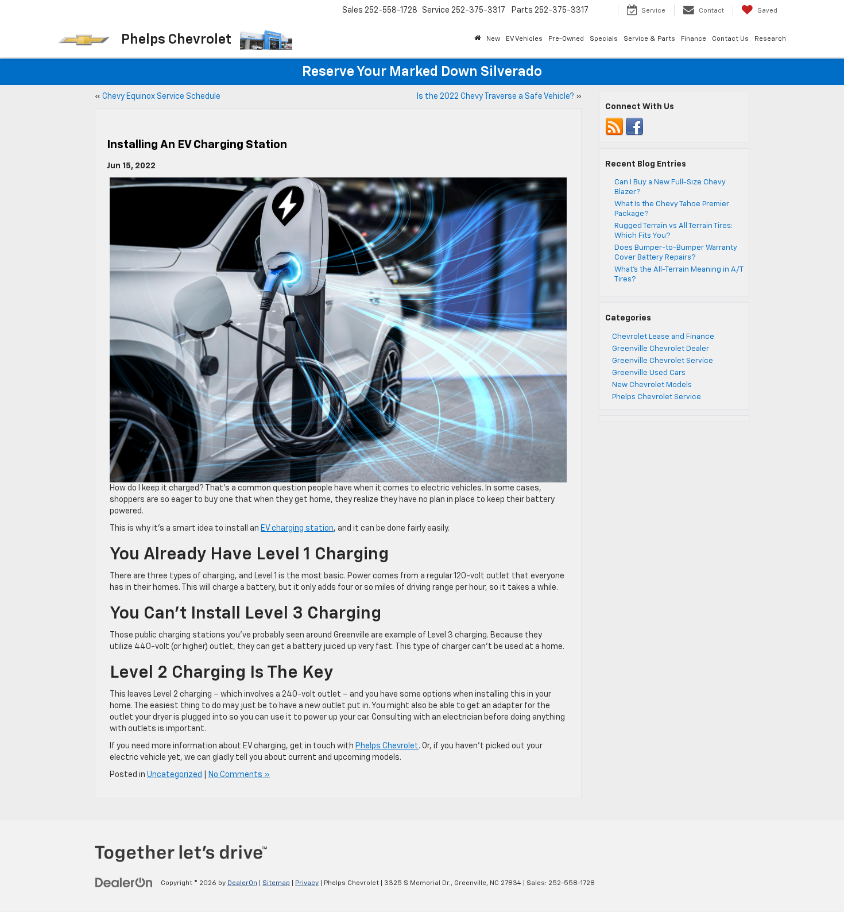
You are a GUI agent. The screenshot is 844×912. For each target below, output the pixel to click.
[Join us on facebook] (634, 126)
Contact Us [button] (730, 39)
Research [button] (770, 39)
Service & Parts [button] (649, 39)
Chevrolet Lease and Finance (663, 337)
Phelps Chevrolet (387, 746)
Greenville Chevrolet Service (662, 361)
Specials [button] (604, 39)
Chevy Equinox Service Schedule (161, 96)
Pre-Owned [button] (566, 39)
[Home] (477, 39)
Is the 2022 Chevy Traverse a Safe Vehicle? (495, 96)
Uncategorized (174, 775)
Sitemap (276, 883)
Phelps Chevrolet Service (656, 397)
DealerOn (242, 883)
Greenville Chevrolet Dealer (660, 349)
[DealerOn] (124, 883)
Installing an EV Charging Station (197, 144)
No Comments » (239, 775)
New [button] (493, 39)
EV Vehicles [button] (524, 39)
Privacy (307, 883)
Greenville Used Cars (649, 373)
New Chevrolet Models (652, 385)
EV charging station (297, 528)
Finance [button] (693, 39)
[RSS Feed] (614, 126)
